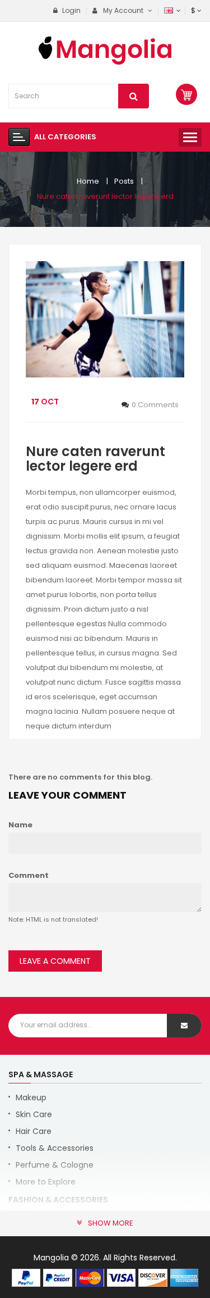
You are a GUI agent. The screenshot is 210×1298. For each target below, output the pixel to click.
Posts (124, 181)
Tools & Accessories (55, 1148)
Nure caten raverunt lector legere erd (105, 196)
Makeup (31, 1097)
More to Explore (46, 1181)
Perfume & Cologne (55, 1165)
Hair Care (34, 1131)
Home (88, 181)
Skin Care (34, 1114)
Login (70, 10)
